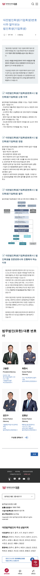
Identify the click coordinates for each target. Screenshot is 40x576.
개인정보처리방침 (28, 471)
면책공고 (9, 471)
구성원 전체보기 (17, 437)
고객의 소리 (27, 474)
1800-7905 (16, 507)
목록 (34, 454)
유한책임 (17, 471)
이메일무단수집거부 (15, 474)
